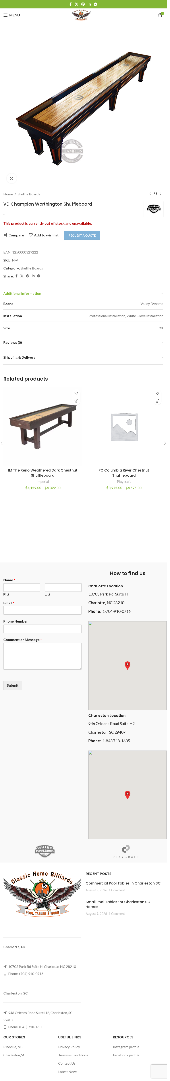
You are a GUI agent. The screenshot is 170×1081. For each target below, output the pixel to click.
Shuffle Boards (29, 194)
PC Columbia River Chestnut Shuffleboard (124, 473)
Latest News (67, 1071)
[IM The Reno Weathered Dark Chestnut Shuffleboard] (42, 426)
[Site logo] (81, 14)
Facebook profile (126, 1055)
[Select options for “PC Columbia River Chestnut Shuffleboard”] (157, 401)
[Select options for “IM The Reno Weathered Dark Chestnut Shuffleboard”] (76, 401)
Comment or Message (22, 639)
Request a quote (82, 235)
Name (9, 580)
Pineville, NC (13, 1047)
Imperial (43, 482)
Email (8, 603)
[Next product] (160, 194)
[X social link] (76, 4)
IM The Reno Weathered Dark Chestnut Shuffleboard (42, 473)
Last (47, 594)
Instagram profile (126, 1047)
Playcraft (124, 482)
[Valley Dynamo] (44, 851)
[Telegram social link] (95, 4)
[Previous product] (150, 194)
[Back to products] (155, 194)
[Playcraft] (126, 851)
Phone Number (15, 621)
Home (8, 194)
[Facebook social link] (70, 4)
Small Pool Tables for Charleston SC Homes (118, 904)
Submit (13, 685)
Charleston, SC (14, 1055)
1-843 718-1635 (116, 740)
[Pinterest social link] (83, 4)
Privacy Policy (69, 1047)
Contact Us (66, 1063)
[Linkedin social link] (89, 4)
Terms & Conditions (73, 1055)
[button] (165, 443)
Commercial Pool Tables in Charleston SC (123, 883)
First (6, 594)
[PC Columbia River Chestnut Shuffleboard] (124, 426)
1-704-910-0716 (116, 611)
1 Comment (117, 890)
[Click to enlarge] (12, 178)
